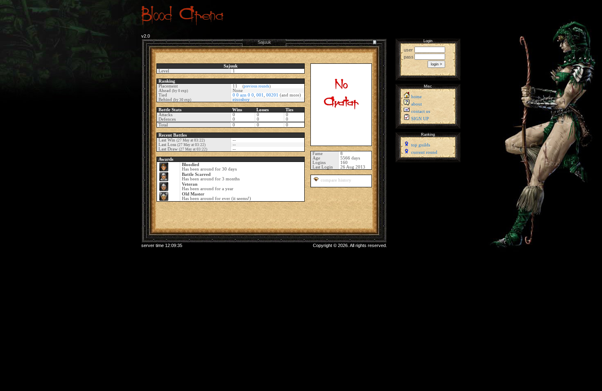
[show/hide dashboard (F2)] (374, 45)
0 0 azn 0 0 (243, 95)
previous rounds (256, 86)
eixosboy (241, 99)
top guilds (420, 145)
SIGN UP (420, 119)
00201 (272, 95)
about (416, 104)
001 (260, 95)
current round (424, 152)
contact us (420, 111)
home (416, 96)
